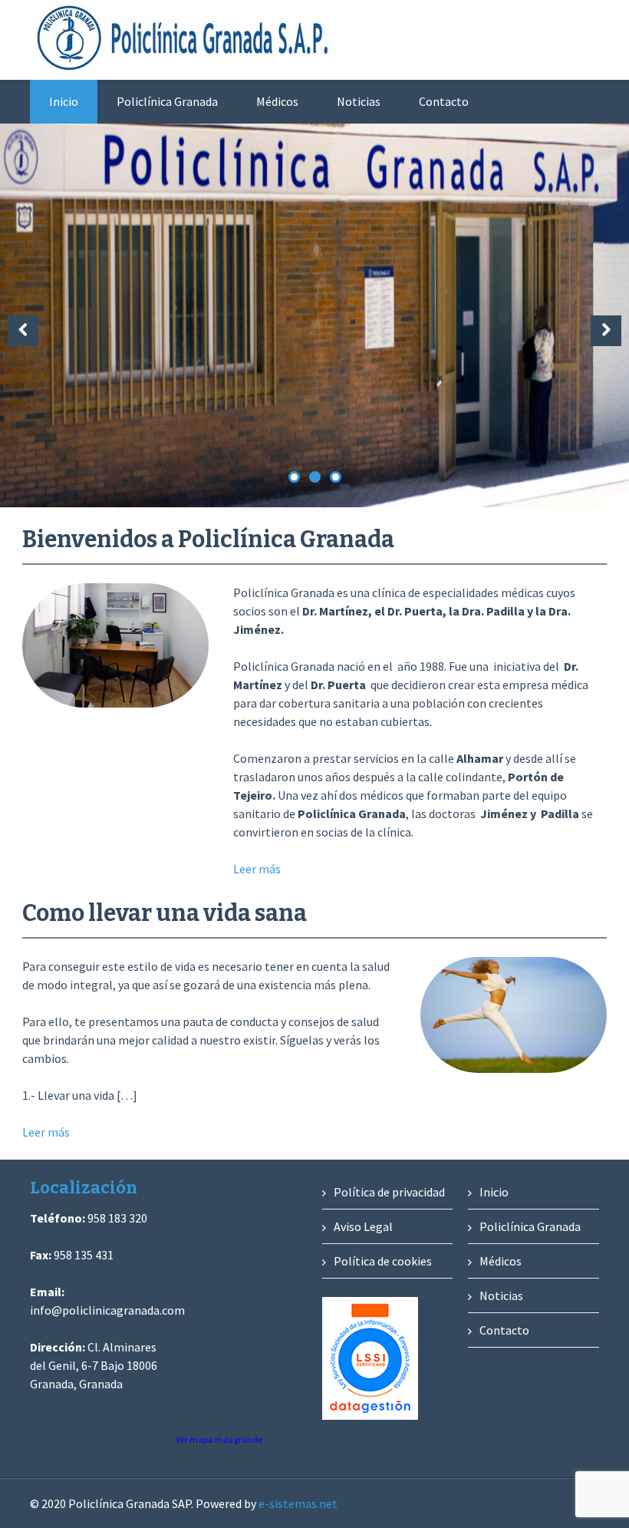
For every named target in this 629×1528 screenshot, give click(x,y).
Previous (23, 330)
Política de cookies (383, 1261)
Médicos (277, 101)
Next (606, 330)
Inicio (63, 101)
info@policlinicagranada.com (107, 1310)
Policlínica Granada (167, 101)
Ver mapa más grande (219, 1439)
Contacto (444, 101)
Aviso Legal (363, 1226)
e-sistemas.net (298, 1503)
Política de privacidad (389, 1192)
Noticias (358, 101)
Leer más (257, 868)
